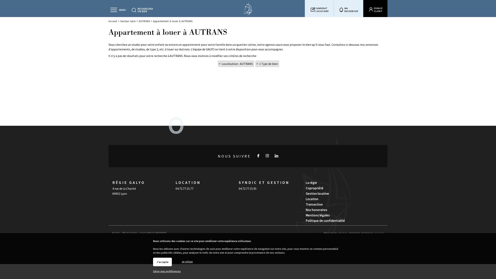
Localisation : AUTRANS (237, 64)
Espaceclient (378, 10)
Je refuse (187, 261)
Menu (122, 10)
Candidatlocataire (322, 10)
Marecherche (351, 10)
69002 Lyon (119, 193)
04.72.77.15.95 (248, 188)
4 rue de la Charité (124, 188)
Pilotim (343, 232)
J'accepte (162, 262)
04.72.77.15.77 (184, 188)
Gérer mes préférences (167, 271)
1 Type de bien (268, 64)
